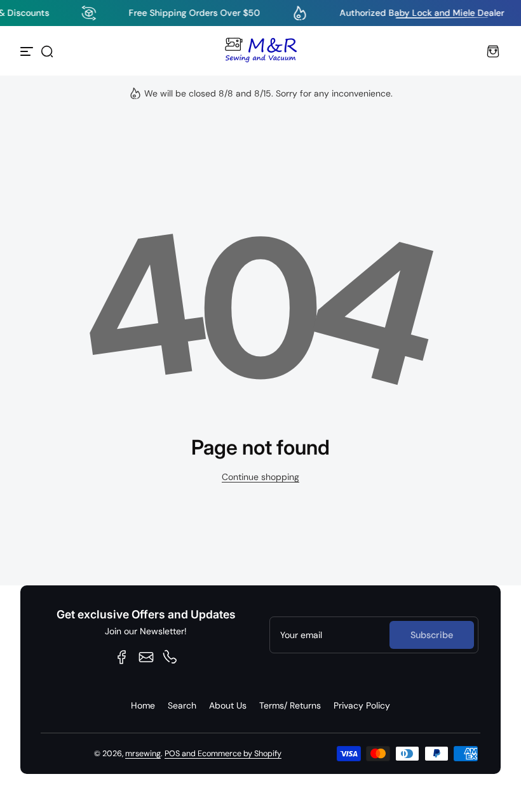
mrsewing (143, 754)
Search (182, 705)
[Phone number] (170, 657)
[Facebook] (122, 657)
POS (172, 754)
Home (143, 705)
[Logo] (260, 51)
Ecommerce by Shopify (239, 754)
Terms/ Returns (290, 705)
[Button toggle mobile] (28, 51)
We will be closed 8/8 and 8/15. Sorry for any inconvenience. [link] (268, 93)
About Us (228, 705)
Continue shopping (260, 477)
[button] (47, 51)
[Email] (146, 657)
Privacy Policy (362, 705)
